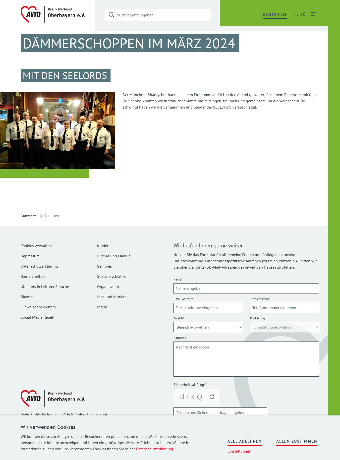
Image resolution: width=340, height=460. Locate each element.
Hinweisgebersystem (38, 306)
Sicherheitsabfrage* (190, 384)
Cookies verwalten (36, 245)
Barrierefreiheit (33, 276)
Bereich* (178, 318)
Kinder (102, 245)
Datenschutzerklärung (154, 448)
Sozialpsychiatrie (111, 276)
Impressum (30, 255)
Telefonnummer (260, 299)
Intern (102, 306)
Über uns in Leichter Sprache (45, 286)
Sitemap (28, 296)
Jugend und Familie (113, 255)
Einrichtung (257, 318)
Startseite (29, 215)
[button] (112, 15)
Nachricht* (180, 338)
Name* (177, 279)
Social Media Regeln (38, 317)
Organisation (108, 286)
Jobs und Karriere (111, 296)
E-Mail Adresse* (183, 299)
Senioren (104, 266)
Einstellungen (239, 451)
